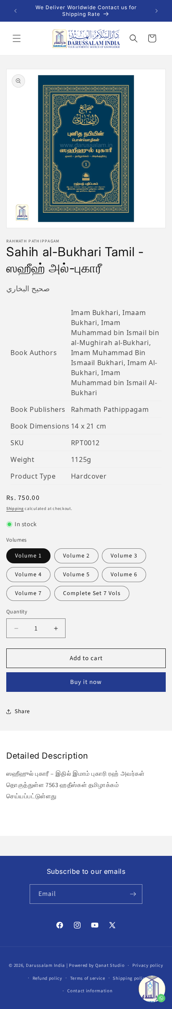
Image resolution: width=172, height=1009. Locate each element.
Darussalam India (45, 965)
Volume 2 (76, 556)
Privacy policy (147, 965)
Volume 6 (124, 574)
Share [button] (22, 711)
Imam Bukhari (95, 312)
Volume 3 (124, 556)
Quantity (16, 611)
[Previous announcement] (15, 11)
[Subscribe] (133, 894)
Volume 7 (28, 593)
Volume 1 (28, 556)
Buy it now (86, 682)
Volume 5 (76, 574)
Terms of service (87, 978)
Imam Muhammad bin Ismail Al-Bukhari (114, 382)
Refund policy (47, 978)
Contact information (89, 991)
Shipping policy (130, 978)
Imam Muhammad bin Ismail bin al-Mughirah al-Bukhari (115, 332)
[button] (17, 38)
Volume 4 (28, 574)
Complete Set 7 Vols (92, 593)
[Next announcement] (156, 11)
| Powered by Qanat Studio (95, 965)
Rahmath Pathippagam (110, 409)
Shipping (15, 509)
